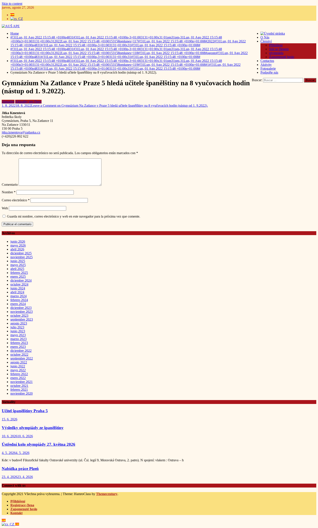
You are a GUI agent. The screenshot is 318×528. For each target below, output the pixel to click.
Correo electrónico (16, 200)
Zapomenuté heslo (281, 57)
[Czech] (8, 524)
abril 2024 (17, 292)
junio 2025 (17, 261)
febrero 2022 (19, 374)
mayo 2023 (18, 335)
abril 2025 (17, 269)
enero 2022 (18, 378)
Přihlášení (276, 45)
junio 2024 (17, 288)
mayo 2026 (18, 245)
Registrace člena (22, 505)
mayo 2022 (18, 370)
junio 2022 (17, 366)
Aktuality (8, 101)
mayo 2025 (18, 265)
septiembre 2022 (21, 358)
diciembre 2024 (21, 280)
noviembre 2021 (21, 382)
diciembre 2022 (21, 350)
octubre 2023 (19, 315)
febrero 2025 (19, 272)
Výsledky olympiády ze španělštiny (33, 427)
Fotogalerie (268, 68)
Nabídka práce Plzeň (20, 468)
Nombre (9, 192)
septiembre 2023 (21, 319)
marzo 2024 (18, 296)
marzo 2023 (18, 339)
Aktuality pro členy (28, 101)
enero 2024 (18, 304)
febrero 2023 (19, 343)
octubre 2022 (19, 354)
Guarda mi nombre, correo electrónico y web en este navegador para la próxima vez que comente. (73, 216)
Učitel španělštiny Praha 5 (25, 411)
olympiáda (276, 53)
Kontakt (16, 513)
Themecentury (106, 494)
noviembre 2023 (21, 311)
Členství (266, 41)
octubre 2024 (19, 284)
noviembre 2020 (21, 393)
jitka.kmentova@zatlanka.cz (21, 132)
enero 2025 (18, 276)
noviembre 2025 (21, 257)
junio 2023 (17, 331)
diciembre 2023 (21, 308)
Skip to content (12, 3)
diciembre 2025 (21, 253)
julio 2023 (17, 327)
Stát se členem (279, 49)
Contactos (267, 61)
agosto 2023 (18, 323)
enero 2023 (18, 347)
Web (5, 208)
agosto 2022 (18, 362)
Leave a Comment (119, 105)
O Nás (264, 37)
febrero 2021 (19, 389)
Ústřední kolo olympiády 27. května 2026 (38, 444)
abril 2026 (17, 249)
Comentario (10, 184)
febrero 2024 (19, 300)
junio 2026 (17, 241)
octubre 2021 (19, 386)
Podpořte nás (269, 72)
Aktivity (266, 64)
